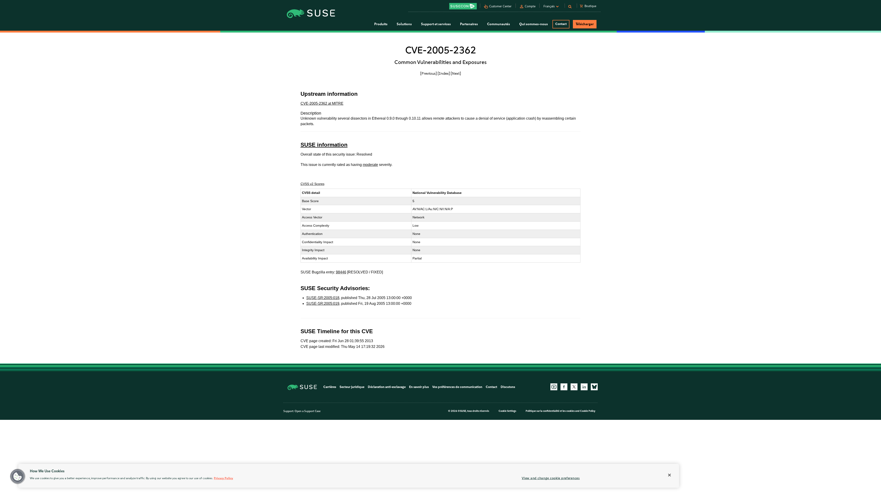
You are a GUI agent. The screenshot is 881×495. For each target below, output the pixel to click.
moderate (370, 165)
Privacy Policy (223, 478)
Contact (561, 24)
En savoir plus (419, 387)
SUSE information (324, 145)
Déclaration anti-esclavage (387, 387)
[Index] (444, 73)
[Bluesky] (594, 386)
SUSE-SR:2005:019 (322, 303)
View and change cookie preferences (551, 478)
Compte (530, 6)
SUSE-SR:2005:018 (322, 298)
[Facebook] (563, 386)
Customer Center (500, 6)
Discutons (508, 387)
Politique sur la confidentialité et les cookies (550, 411)
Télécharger (585, 24)
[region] (348, 476)
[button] (17, 476)
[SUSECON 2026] (463, 6)
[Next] (456, 73)
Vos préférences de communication (457, 387)
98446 (341, 272)
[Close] (669, 475)
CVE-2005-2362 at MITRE (322, 103)
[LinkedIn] (584, 386)
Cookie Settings (507, 411)
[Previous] (428, 73)
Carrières (329, 387)
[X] (574, 386)
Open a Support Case (308, 411)
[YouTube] (553, 386)
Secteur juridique (352, 387)
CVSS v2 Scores (312, 184)
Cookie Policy (587, 411)
